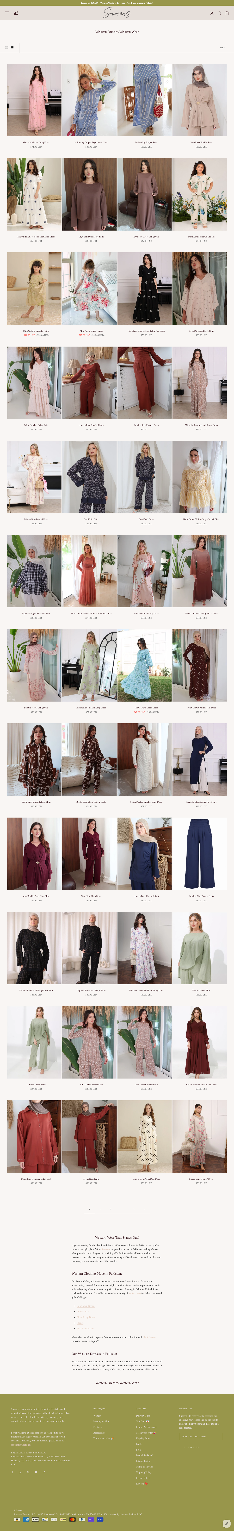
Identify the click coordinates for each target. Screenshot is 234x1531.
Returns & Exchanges (146, 1427)
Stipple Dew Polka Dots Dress (146, 1179)
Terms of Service (144, 1466)
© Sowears (18, 1510)
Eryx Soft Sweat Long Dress (146, 236)
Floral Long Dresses (86, 1317)
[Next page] (144, 1209)
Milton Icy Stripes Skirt (146, 142)
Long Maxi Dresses (86, 1306)
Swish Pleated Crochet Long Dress (146, 802)
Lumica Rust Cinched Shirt (91, 425)
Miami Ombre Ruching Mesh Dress (201, 613)
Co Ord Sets (83, 1311)
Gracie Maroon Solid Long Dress (201, 1084)
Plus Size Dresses (85, 1328)
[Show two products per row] (6, 47)
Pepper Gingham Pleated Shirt (36, 613)
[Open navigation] (7, 12)
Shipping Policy (144, 1472)
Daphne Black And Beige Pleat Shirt (36, 990)
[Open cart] (227, 13)
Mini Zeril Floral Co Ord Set (201, 236)
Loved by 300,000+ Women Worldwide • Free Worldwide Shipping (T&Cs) (117, 3)
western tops (135, 1293)
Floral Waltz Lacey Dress (146, 707)
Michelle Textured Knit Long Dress (201, 425)
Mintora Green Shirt (201, 990)
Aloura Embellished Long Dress (91, 707)
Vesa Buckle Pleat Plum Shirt (36, 896)
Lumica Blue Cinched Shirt (146, 896)
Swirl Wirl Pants (146, 519)
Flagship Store (143, 1438)
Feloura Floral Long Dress (36, 707)
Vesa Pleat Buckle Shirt (201, 142)
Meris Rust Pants (91, 1179)
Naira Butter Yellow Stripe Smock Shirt (201, 519)
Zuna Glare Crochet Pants (146, 1084)
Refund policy (143, 1478)
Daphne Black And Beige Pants (91, 990)
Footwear (97, 1427)
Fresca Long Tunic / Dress (201, 1179)
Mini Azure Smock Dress (91, 331)
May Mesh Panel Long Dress (36, 142)
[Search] (219, 13)
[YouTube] (36, 1472)
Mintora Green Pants (36, 1084)
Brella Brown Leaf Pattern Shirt (36, 802)
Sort (222, 47)
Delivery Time (143, 1415)
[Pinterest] (28, 1472)
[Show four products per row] (12, 47)
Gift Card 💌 (142, 1421)
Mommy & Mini (101, 1421)
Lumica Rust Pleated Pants (146, 425)
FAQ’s (139, 1444)
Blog (138, 1449)
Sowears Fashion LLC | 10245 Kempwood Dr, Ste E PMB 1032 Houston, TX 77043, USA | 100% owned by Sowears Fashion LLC (78, 1514)
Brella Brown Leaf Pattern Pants (91, 802)
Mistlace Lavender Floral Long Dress (146, 990)
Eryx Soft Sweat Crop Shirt (91, 236)
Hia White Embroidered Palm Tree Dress (36, 236)
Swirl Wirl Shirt (91, 519)
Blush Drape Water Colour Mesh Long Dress (91, 613)
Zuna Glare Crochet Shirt (91, 1084)
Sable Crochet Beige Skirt (36, 425)
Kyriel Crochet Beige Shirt (201, 331)
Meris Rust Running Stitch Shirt (36, 1179)
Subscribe (191, 1447)
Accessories (98, 1432)
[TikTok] (44, 1472)
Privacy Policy (143, 1461)
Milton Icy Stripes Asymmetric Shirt (91, 142)
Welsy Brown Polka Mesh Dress (201, 707)
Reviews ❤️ (142, 1483)
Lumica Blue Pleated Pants (201, 896)
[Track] (16, 13)
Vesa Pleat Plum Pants (91, 896)
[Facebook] (12, 1472)
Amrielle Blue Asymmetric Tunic (201, 802)
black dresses (149, 1337)
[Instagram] (20, 1472)
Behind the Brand (144, 1455)
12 (133, 1209)
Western (97, 1415)
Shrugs (80, 1323)
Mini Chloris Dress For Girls (36, 331)
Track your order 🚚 (103, 1438)
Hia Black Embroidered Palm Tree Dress (146, 331)
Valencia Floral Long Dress (146, 613)
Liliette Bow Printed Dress (36, 519)
